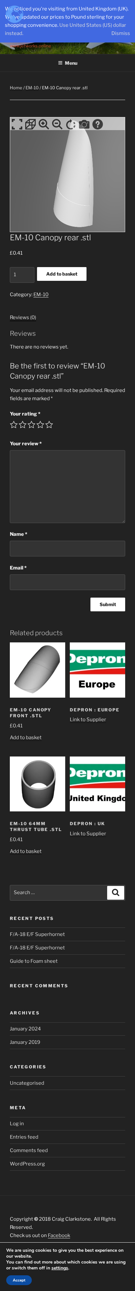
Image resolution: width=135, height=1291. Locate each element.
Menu (71, 63)
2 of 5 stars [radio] (23, 425)
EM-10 (32, 87)
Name (18, 534)
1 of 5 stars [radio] (14, 425)
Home (16, 87)
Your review (26, 444)
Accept (19, 1280)
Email (18, 568)
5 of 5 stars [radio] (49, 425)
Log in (17, 1124)
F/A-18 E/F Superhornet (37, 934)
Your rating (25, 414)
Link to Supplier (88, 719)
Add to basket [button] (26, 737)
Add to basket (61, 274)
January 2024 (25, 1029)
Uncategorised (27, 1083)
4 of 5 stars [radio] (40, 425)
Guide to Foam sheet (34, 961)
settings (59, 1268)
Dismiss (120, 33)
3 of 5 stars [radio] (31, 425)
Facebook (59, 1235)
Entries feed (24, 1137)
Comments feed (29, 1150)
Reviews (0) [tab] (23, 317)
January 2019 (25, 1042)
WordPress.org (27, 1164)
